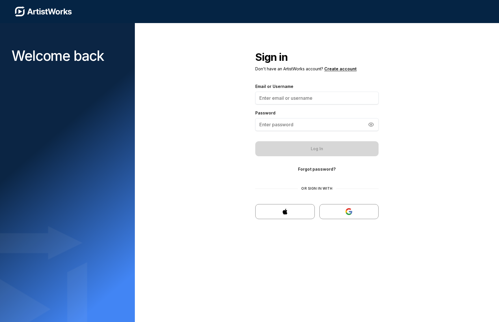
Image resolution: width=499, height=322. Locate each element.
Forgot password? (317, 169)
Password (265, 112)
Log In (317, 148)
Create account (340, 68)
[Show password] (371, 124)
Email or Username (274, 86)
